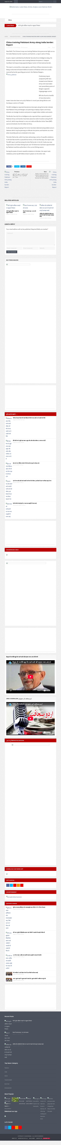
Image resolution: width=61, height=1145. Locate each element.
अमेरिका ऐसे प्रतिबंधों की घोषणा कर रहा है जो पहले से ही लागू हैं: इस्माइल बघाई (47, 215)
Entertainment (8, 1088)
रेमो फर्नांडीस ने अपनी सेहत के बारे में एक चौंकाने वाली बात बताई (25, 972)
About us (14, 1138)
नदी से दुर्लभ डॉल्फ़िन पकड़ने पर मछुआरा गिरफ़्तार (29, 25)
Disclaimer (32, 1138)
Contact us (39, 1138)
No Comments (24, 47)
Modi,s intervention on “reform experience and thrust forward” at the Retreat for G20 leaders (41, 176)
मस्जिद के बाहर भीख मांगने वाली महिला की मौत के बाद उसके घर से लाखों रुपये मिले (29, 418)
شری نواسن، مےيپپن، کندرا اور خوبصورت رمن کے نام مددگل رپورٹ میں (20, 175)
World (6, 1076)
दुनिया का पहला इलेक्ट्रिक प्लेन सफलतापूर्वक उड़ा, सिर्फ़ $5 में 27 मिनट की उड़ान (29, 907)
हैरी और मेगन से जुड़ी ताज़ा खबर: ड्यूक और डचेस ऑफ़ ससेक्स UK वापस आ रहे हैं (29, 440)
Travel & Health (8, 1080)
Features (7, 1068)
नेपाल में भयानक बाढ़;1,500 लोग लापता (29, 211)
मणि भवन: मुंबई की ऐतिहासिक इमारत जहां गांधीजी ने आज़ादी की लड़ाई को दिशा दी (29, 932)
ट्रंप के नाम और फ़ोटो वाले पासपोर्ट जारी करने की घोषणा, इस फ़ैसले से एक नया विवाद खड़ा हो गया (32, 480)
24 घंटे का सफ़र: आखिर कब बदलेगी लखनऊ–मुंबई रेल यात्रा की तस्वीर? (27, 955)
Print (49, 47)
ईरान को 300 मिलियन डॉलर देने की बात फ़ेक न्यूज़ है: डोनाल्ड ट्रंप (26, 463)
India (6, 1072)
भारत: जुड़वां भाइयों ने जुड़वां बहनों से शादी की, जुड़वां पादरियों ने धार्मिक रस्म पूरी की (29, 978)
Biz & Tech (7, 1084)
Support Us (46, 1138)
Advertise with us (23, 1138)
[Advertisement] (30, 11)
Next (45, 171)
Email (53, 47)
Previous (16, 171)
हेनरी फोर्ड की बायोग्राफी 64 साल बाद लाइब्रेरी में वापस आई (25, 503)
